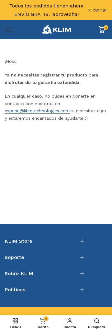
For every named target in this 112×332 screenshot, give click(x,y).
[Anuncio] (46, 10)
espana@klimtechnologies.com (37, 110)
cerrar (99, 9)
